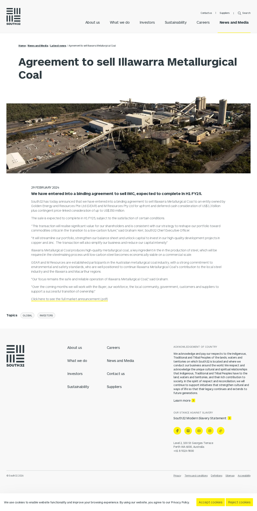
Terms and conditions (196, 475)
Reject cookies (239, 502)
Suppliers (224, 12)
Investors (147, 22)
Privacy (177, 475)
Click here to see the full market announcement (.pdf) (69, 299)
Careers (203, 22)
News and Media (234, 22)
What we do (120, 22)
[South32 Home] (13, 16)
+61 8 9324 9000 (183, 450)
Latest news (58, 45)
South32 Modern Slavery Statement (199, 418)
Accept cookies (210, 502)
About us (92, 22)
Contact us (206, 12)
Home (22, 45)
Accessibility (244, 475)
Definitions (216, 475)
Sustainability (176, 22)
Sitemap (229, 475)
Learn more (181, 400)
